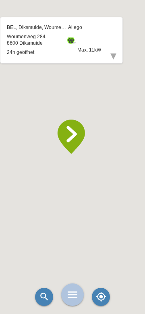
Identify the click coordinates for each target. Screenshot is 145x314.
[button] (72, 137)
